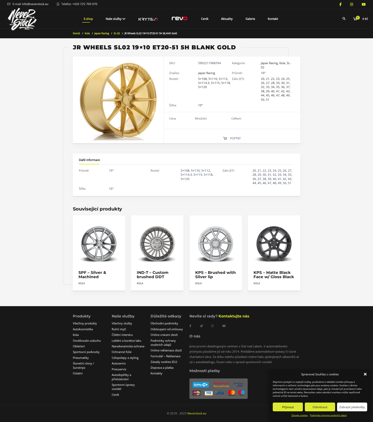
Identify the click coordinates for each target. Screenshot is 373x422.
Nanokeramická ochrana (128, 346)
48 (283, 95)
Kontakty (156, 373)
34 (273, 87)
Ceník (204, 19)
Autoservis (119, 363)
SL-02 (117, 33)
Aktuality (227, 19)
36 (283, 87)
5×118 (225, 83)
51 (267, 99)
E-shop (88, 19)
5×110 (212, 79)
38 (262, 91)
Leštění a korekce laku (126, 340)
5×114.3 (203, 83)
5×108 (202, 79)
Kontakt (273, 19)
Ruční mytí (119, 329)
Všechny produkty (85, 323)
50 (262, 99)
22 (273, 79)
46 (273, 95)
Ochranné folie (122, 352)
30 (283, 83)
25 (288, 79)
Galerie (250, 19)
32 (262, 87)
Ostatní (78, 373)
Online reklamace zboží (166, 350)
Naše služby (114, 19)
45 (267, 95)
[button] (365, 374)
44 (262, 95)
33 (267, 87)
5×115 (215, 83)
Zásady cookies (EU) (164, 362)
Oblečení (79, 346)
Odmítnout (320, 407)
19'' (263, 73)
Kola (87, 33)
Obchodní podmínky (164, 323)
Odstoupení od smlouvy (167, 329)
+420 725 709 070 (84, 4)
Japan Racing (101, 33)
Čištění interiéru (122, 335)
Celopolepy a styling (125, 358)
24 (283, 79)
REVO (179, 19)
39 (267, 91)
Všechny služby (122, 323)
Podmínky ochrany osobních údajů (328, 415)
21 (267, 79)
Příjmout (288, 407)
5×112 (223, 79)
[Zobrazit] (118, 221)
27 (267, 83)
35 (278, 87)
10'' (200, 105)
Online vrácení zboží (164, 335)
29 (278, 83)
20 (262, 79)
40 (273, 91)
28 (273, 83)
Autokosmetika (83, 329)
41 (278, 91)
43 (288, 91)
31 (288, 83)
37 (288, 87)
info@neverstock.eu (35, 4)
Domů (76, 33)
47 (278, 95)
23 (278, 79)
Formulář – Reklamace (165, 356)
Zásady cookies (299, 415)
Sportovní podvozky (86, 352)
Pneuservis (119, 369)
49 (288, 95)
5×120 (202, 87)
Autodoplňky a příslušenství (121, 377)
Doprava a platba (162, 368)
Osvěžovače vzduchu (87, 340)
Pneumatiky (81, 358)
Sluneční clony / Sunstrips (83, 365)
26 (262, 83)
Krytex (148, 19)
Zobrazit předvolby (352, 407)
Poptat (235, 138)
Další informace (89, 160)
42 (283, 91)
